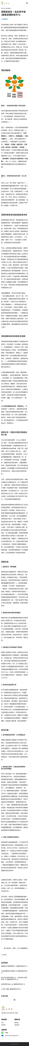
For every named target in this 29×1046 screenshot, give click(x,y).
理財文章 (3, 8)
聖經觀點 (8, 8)
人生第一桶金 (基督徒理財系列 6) (11, 989)
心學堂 (6, 1032)
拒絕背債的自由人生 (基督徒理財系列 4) (13, 984)
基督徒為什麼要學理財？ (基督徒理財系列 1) (14, 966)
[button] (27, 3)
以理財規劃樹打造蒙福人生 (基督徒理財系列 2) (14, 972)
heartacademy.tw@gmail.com (12, 1035)
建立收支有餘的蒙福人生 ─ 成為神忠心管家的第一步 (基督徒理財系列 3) (14, 978)
